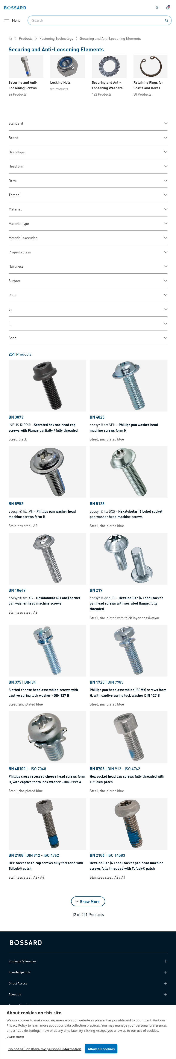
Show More (90, 901)
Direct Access (18, 983)
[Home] (10, 38)
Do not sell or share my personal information (44, 1049)
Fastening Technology (56, 38)
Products (26, 38)
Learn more (15, 1036)
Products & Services (22, 961)
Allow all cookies (101, 1049)
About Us (15, 994)
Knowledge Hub (19, 972)
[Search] (166, 20)
